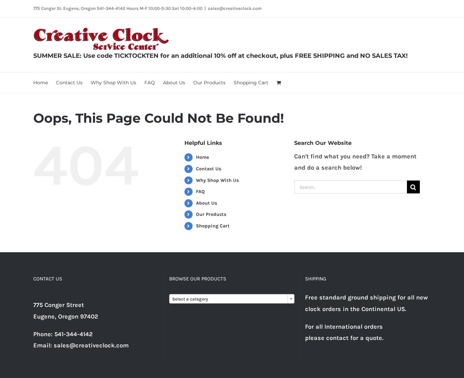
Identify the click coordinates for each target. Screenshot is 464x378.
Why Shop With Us (217, 180)
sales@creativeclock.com (235, 8)
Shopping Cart (213, 226)
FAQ (200, 191)
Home (202, 157)
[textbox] (231, 299)
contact (337, 338)
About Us (206, 203)
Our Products (211, 214)
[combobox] (232, 299)
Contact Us (208, 169)
